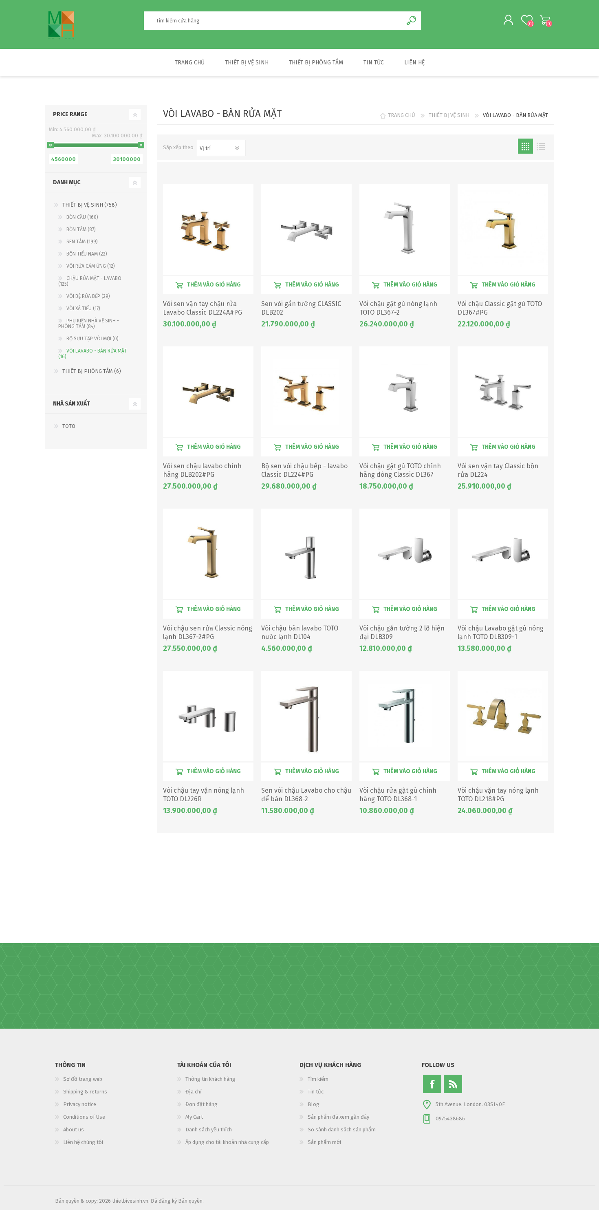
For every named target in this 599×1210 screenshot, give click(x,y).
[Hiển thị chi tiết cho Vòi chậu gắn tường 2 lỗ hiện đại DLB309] (404, 554)
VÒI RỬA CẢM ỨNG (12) (90, 266)
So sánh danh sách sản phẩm (342, 1129)
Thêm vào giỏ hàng (214, 284)
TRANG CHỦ (401, 115)
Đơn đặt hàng (201, 1104)
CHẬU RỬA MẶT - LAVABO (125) (89, 281)
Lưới (525, 146)
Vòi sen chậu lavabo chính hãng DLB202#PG (202, 470)
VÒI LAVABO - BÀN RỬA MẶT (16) (92, 353)
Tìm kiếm (318, 1079)
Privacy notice (79, 1104)
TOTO (68, 426)
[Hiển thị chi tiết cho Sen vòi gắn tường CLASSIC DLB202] (306, 229)
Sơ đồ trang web (82, 1079)
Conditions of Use (84, 1117)
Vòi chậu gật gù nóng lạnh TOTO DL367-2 (398, 308)
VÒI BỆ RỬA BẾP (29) (88, 296)
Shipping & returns (85, 1092)
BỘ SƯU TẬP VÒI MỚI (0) (92, 339)
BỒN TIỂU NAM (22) (86, 254)
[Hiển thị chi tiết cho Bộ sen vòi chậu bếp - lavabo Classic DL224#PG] (306, 391)
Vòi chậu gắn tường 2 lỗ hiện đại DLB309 (402, 632)
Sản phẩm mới (324, 1142)
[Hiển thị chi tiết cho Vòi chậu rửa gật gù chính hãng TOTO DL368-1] (404, 716)
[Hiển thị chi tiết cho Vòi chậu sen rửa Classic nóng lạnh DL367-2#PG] (208, 554)
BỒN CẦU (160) (82, 217)
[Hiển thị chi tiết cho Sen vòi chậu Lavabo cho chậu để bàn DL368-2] (306, 716)
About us (73, 1129)
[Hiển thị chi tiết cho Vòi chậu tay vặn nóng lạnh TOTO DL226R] (208, 716)
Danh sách (540, 146)
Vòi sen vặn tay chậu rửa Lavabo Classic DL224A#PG (202, 308)
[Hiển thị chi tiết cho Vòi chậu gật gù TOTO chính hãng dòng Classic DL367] (404, 391)
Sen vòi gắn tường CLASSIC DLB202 (301, 308)
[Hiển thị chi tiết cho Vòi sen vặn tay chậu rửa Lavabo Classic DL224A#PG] (208, 229)
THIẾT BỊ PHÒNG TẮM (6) (91, 371)
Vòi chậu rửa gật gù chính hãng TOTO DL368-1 (397, 795)
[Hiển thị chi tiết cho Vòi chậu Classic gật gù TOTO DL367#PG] (503, 229)
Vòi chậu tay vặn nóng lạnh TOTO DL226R (203, 795)
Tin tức (316, 1092)
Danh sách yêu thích (208, 1129)
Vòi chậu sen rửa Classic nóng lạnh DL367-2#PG (207, 632)
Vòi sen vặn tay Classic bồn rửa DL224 (498, 470)
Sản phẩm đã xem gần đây (338, 1117)
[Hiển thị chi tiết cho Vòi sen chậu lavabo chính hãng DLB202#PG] (208, 391)
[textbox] (273, 20)
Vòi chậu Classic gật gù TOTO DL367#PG (500, 308)
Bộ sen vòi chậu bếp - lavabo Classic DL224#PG (304, 470)
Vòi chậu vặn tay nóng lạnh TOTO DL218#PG (498, 795)
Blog (313, 1104)
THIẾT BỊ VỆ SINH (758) (89, 205)
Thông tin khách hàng (210, 1079)
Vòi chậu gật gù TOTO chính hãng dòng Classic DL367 (400, 470)
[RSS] (453, 1084)
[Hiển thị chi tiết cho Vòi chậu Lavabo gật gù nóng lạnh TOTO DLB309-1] (503, 554)
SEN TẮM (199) (82, 242)
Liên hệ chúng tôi (83, 1142)
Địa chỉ (193, 1092)
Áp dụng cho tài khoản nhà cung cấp (227, 1142)
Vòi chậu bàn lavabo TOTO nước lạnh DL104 (299, 632)
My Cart (545, 20)
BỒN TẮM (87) (81, 229)
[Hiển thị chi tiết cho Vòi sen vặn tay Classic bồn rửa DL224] (503, 391)
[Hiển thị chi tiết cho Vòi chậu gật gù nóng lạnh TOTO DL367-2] (404, 229)
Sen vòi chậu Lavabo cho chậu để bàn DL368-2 (306, 795)
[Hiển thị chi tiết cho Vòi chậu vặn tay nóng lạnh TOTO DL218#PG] (503, 716)
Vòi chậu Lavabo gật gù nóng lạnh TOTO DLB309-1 (501, 632)
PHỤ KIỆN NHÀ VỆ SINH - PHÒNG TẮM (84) (88, 323)
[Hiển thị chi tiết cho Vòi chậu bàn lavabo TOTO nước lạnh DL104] (306, 554)
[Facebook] (432, 1084)
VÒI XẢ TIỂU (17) (83, 308)
